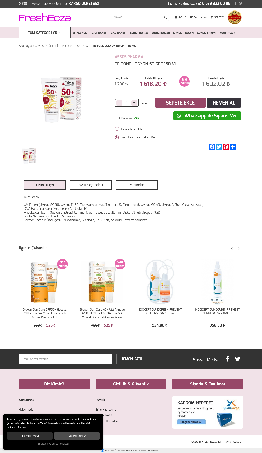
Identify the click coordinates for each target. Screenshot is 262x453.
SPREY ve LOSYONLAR (75, 46)
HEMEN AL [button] (224, 103)
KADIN (189, 32)
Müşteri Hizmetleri (107, 421)
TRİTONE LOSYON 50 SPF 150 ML (114, 46)
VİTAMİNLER (80, 32)
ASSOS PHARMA (129, 57)
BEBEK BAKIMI (139, 32)
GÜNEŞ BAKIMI (206, 32)
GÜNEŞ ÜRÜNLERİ (46, 46)
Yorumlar (137, 185)
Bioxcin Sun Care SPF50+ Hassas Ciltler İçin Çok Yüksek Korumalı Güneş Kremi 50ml (45, 313)
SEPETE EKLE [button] (180, 103)
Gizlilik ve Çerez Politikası (55, 444)
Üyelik (100, 400)
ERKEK (177, 32)
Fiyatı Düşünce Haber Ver (138, 137)
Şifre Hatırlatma (106, 409)
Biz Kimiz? (54, 384)
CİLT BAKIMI (99, 32)
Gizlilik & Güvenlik (131, 384)
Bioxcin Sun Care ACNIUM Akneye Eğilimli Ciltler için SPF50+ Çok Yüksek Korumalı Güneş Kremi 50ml (102, 313)
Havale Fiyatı (216, 78)
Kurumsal (26, 400)
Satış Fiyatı (121, 78)
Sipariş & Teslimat (207, 384)
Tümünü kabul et (77, 436)
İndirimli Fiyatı (153, 78)
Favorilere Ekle (131, 129)
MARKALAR (227, 32)
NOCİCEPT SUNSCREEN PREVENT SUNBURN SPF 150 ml (160, 311)
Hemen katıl (132, 359)
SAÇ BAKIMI (118, 32)
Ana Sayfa (25, 46)
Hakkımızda (26, 409)
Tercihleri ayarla (30, 436)
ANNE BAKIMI (161, 32)
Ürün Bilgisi (45, 185)
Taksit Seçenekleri (91, 185)
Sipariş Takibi (104, 415)
